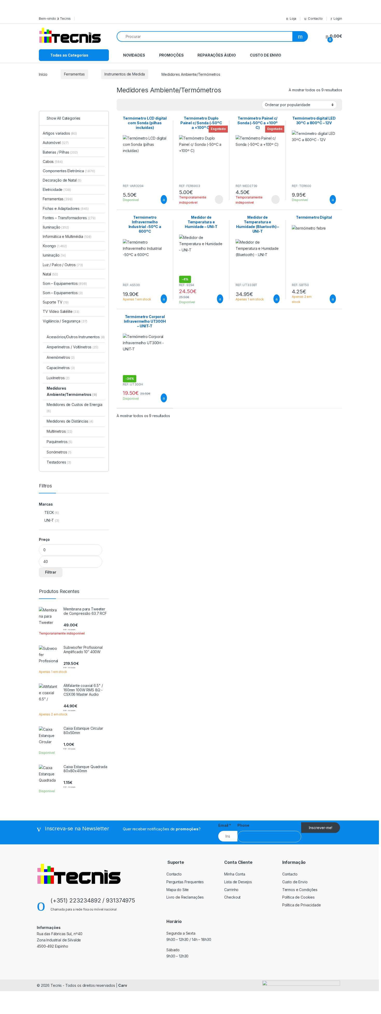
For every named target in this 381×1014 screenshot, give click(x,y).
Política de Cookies (298, 897)
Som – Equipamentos (65, 283)
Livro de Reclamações (185, 897)
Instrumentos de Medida (124, 74)
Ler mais (219, 199)
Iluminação (56, 227)
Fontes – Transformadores (69, 218)
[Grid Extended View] (123, 105)
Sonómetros (59, 452)
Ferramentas (74, 74)
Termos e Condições (300, 889)
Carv (122, 985)
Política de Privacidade (301, 905)
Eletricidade (57, 189)
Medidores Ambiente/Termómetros (72, 391)
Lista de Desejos (238, 882)
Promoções (171, 55)
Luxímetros (58, 378)
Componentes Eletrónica (69, 171)
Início (43, 74)
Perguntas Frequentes (185, 882)
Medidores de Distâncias (70, 421)
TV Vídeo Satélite (61, 311)
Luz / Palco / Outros (63, 265)
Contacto (315, 18)
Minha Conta (234, 874)
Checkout (232, 897)
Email (224, 825)
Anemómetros (61, 357)
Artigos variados (60, 133)
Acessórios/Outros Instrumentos (76, 337)
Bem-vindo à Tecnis (54, 18)
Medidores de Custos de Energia (74, 407)
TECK (49, 512)
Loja (293, 18)
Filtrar (50, 572)
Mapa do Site (177, 889)
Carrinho (231, 889)
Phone (243, 825)
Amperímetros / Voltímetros (72, 347)
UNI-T (49, 520)
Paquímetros (59, 441)
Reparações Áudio (216, 55)
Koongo (55, 246)
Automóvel (56, 142)
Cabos (52, 161)
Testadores (59, 462)
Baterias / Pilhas (60, 152)
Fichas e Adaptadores (65, 208)
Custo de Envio (265, 55)
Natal (50, 274)
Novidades (134, 55)
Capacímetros (61, 367)
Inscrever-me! (320, 827)
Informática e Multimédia (67, 236)
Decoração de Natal (62, 180)
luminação (54, 255)
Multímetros (59, 431)
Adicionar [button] (159, 199)
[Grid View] (131, 105)
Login (338, 18)
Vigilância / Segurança (65, 321)
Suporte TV (56, 302)
